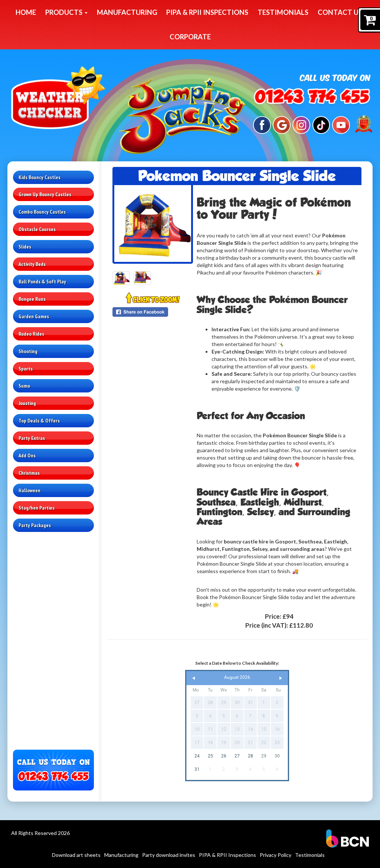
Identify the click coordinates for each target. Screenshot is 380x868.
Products (64, 12)
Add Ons (27, 455)
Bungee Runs (32, 299)
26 (223, 756)
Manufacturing (127, 12)
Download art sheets (76, 855)
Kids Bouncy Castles (39, 177)
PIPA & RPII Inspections (207, 12)
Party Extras (32, 438)
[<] (193, 678)
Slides (25, 246)
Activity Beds (32, 264)
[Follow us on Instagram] (301, 124)
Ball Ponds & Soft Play (42, 281)
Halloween (29, 490)
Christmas (29, 473)
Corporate (190, 37)
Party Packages (35, 525)
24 (197, 756)
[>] (280, 678)
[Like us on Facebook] (262, 124)
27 (237, 756)
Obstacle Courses (37, 229)
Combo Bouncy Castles (42, 211)
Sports (26, 368)
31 (197, 769)
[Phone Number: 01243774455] (312, 97)
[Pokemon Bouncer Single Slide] (152, 223)
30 (277, 756)
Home (26, 12)
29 (263, 756)
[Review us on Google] (281, 124)
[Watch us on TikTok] (321, 124)
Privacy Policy (275, 855)
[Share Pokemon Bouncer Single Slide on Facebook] (152, 312)
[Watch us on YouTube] (341, 124)
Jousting (27, 403)
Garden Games (34, 316)
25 (210, 756)
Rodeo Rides (31, 334)
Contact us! (341, 12)
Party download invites (168, 855)
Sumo (24, 385)
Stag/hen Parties (37, 507)
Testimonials (283, 12)
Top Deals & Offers (39, 420)
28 (250, 756)
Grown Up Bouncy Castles (45, 194)
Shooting (28, 351)
